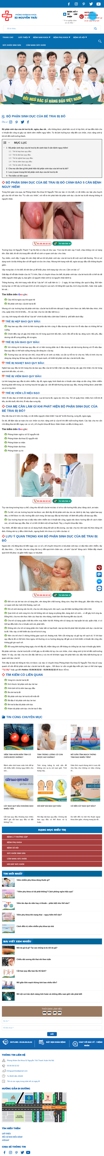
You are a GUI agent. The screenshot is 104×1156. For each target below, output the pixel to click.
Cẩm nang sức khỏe (36, 45)
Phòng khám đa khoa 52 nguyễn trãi (23, 438)
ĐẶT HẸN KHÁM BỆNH (55, 1042)
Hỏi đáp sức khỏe (15, 864)
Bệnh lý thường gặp (17, 837)
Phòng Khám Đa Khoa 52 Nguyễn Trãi (22, 1060)
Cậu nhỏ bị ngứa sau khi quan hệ (21, 300)
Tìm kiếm (97, 56)
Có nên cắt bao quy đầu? (83, 806)
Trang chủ (8, 37)
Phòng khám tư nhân (16, 442)
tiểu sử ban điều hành (12, 1136)
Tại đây (6, 670)
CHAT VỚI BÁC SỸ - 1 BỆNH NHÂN (90, 1044)
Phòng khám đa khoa (16, 446)
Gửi (52, 1034)
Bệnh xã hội (79, 37)
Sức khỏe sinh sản (12, 45)
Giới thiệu (23, 37)
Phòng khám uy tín (15, 451)
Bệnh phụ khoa (60, 37)
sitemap (5, 1140)
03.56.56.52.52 (13, 1066)
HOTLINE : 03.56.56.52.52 (21, 1042)
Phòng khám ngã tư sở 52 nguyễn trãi (23, 434)
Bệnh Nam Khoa (40, 37)
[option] (52, 79)
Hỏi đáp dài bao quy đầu (49, 806)
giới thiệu (6, 1133)
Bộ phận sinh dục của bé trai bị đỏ (22, 304)
